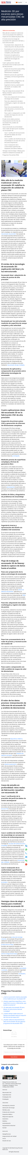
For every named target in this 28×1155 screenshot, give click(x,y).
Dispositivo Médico (7, 1114)
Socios (4, 1138)
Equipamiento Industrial (8, 1125)
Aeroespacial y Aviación (8, 1105)
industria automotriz (10, 764)
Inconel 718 (4, 809)
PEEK (23, 595)
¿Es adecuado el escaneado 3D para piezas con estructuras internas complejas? (13, 1009)
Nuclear (4, 1127)
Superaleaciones (6, 1094)
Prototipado (5, 1099)
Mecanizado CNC (6, 1092)
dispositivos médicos (16, 739)
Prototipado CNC (6, 1097)
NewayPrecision (6, 1134)
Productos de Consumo (8, 1112)
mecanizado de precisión (8, 234)
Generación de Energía (8, 1107)
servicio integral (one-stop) (9, 954)
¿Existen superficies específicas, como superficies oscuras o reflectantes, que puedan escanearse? (14, 1003)
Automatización (6, 1123)
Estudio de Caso (6, 1140)
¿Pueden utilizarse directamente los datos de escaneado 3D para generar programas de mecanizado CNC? (14, 1021)
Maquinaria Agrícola (7, 1116)
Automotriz (5, 1119)
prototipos (4, 882)
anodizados (22, 973)
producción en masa (7, 944)
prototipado (15, 456)
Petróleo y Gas (6, 1110)
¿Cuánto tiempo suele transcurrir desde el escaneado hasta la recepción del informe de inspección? (14, 1015)
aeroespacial (10, 487)
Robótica (4, 1121)
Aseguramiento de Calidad (9, 1136)
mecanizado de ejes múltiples (15, 365)
